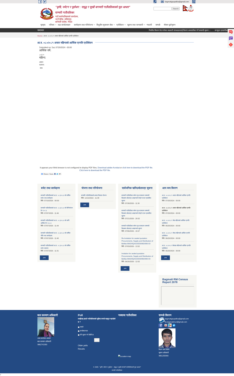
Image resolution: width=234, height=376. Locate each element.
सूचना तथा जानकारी (135, 25)
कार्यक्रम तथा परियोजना (83, 25)
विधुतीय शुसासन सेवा (105, 25)
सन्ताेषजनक (84, 331)
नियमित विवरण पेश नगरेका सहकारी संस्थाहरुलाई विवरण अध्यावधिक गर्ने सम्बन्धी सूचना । (176, 30)
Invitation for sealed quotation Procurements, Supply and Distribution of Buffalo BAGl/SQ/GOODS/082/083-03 (137, 256)
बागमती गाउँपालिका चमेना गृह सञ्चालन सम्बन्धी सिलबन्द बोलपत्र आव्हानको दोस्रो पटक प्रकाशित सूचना (136, 213)
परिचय (51, 25)
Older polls (83, 345)
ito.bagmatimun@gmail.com (176, 322)
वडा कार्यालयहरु (64, 25)
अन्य (44, 258)
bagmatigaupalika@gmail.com (177, 319)
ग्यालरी (149, 25)
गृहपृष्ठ (42, 25)
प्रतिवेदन (120, 25)
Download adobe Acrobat (109, 168)
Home (39, 36)
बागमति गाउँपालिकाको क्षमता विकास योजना (94, 195)
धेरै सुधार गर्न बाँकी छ (87, 335)
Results (81, 349)
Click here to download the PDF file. (94, 170)
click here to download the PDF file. (137, 168)
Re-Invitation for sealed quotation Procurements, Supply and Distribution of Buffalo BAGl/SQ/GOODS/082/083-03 (137, 241)
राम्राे (81, 327)
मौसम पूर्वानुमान (169, 25)
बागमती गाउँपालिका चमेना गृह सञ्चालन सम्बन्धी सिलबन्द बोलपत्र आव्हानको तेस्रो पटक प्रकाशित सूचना (136, 198)
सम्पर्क (158, 25)
